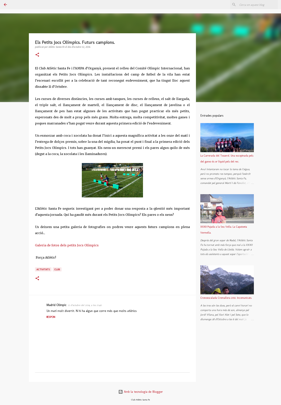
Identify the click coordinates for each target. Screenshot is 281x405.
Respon (50, 317)
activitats (43, 269)
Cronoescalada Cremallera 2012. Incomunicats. (226, 297)
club (57, 269)
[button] (37, 55)
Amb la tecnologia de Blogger (143, 392)
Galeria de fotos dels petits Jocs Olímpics (67, 245)
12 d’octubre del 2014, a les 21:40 (85, 305)
